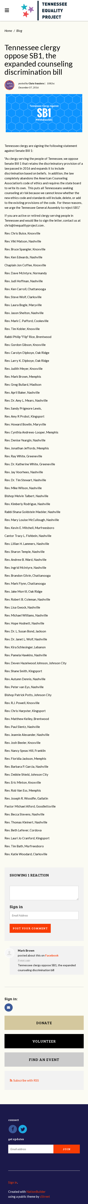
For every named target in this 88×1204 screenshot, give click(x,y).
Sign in (12, 1182)
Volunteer (44, 1041)
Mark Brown (26, 950)
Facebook (52, 955)
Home (8, 30)
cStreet (45, 1196)
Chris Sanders (36, 83)
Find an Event (44, 1059)
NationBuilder (36, 1191)
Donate (44, 1022)
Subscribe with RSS (26, 1080)
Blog (19, 30)
